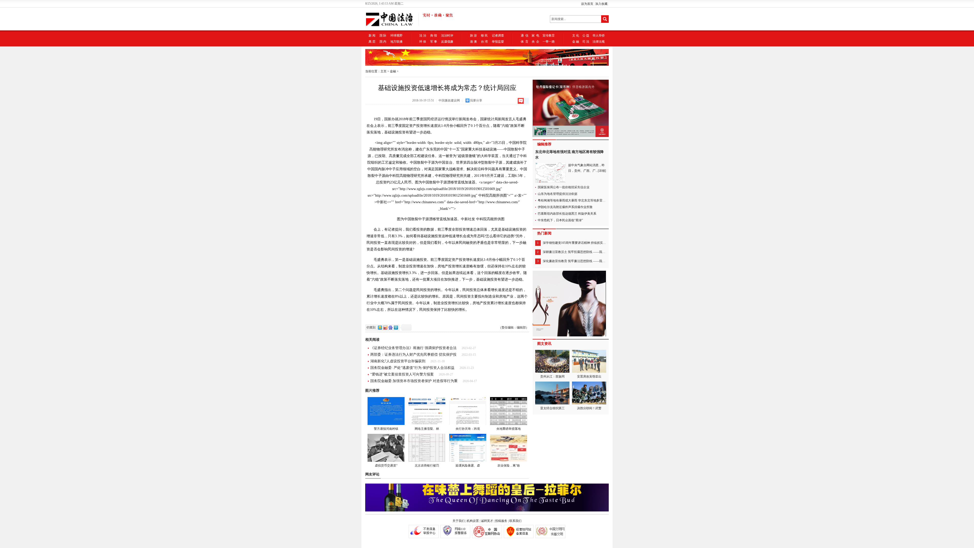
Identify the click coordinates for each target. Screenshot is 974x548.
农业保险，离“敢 (508, 465)
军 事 (433, 41)
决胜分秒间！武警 (589, 408)
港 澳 (473, 41)
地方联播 (396, 41)
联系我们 (515, 521)
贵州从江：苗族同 (552, 376)
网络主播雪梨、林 (427, 429)
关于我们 (459, 521)
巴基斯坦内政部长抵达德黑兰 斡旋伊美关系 (567, 213)
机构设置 (473, 521)
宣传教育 (549, 35)
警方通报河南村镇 (386, 429)
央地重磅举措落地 (508, 429)
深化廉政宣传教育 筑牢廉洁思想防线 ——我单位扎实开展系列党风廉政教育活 (595, 261)
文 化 (575, 35)
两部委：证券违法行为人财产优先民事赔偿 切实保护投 (413, 354)
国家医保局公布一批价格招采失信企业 (563, 187)
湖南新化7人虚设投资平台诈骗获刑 (397, 361)
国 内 (382, 41)
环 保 (422, 41)
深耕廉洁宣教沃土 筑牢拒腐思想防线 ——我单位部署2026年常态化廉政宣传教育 (597, 252)
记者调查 (498, 35)
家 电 (535, 35)
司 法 (585, 41)
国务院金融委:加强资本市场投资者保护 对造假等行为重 (414, 381)
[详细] (602, 171)
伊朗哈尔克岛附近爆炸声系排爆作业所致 (565, 207)
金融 (393, 71)
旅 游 (473, 35)
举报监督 (498, 41)
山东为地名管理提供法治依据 (557, 194)
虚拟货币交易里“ (386, 465)
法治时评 (447, 35)
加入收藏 (601, 4)
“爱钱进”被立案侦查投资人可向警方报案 (402, 374)
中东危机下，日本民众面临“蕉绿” (560, 220)
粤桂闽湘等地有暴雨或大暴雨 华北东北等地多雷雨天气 (575, 200)
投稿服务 (501, 521)
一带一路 (549, 41)
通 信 (524, 35)
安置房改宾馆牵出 (589, 376)
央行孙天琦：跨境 (468, 429)
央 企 (535, 41)
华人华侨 (599, 35)
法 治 (422, 35)
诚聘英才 (487, 521)
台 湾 (484, 41)
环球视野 (396, 35)
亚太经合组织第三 (552, 408)
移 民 (484, 35)
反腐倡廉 (447, 41)
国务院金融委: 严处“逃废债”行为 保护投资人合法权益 (412, 368)
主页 (383, 71)
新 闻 (372, 35)
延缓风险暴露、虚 (468, 465)
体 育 (524, 41)
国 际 (382, 35)
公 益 (585, 35)
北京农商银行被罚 (427, 465)
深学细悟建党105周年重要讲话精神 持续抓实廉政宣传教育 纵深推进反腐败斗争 (596, 243)
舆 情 (433, 35)
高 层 (372, 41)
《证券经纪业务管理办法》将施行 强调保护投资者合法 (413, 348)
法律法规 (599, 41)
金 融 (575, 41)
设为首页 (587, 4)
